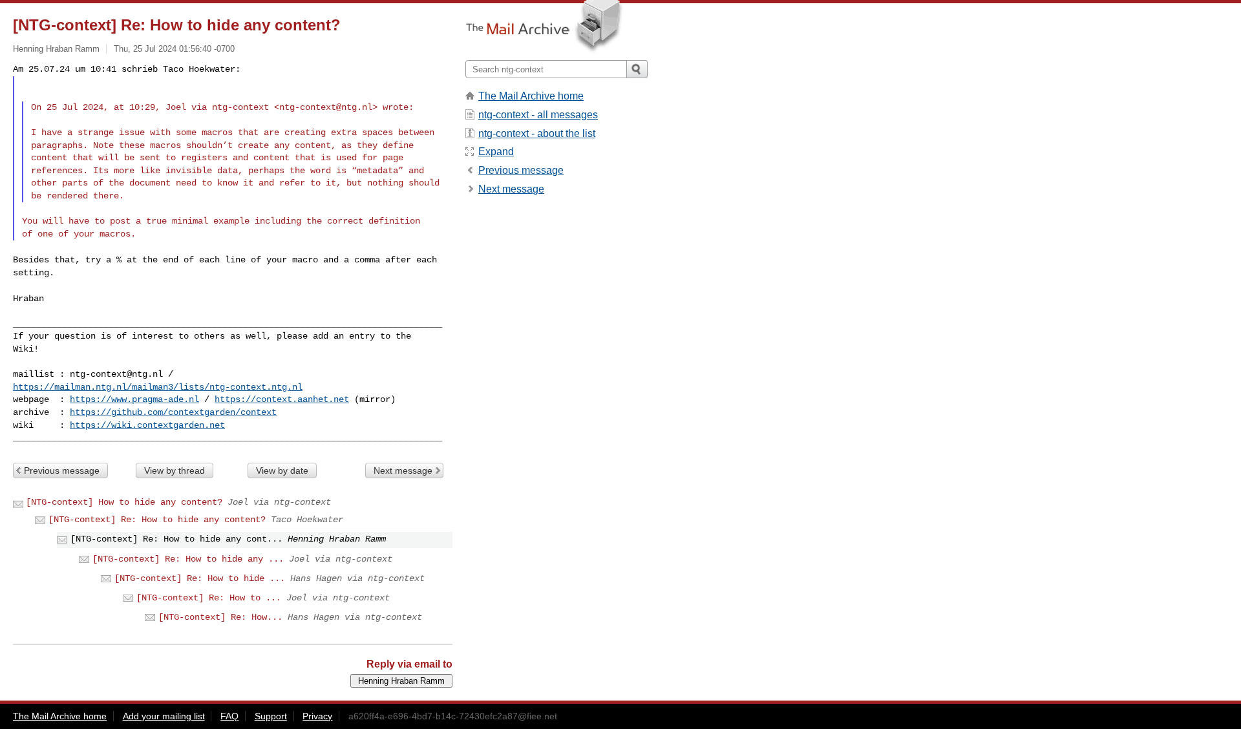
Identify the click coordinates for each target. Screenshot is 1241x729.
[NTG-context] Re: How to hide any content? (157, 519)
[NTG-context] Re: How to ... (208, 598)
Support (271, 716)
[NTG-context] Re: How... (220, 617)
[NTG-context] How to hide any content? (124, 502)
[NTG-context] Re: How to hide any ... (188, 559)
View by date (282, 470)
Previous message (62, 470)
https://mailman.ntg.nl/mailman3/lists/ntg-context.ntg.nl (157, 387)
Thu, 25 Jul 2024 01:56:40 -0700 (174, 49)
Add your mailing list (164, 716)
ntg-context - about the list (536, 133)
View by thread (174, 470)
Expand (496, 151)
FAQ (229, 716)
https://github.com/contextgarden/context (173, 412)
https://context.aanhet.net (282, 399)
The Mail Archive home (531, 95)
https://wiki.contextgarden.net (147, 425)
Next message (403, 470)
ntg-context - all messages (538, 114)
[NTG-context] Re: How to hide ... (199, 578)
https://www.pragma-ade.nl (134, 399)
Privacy (317, 716)
